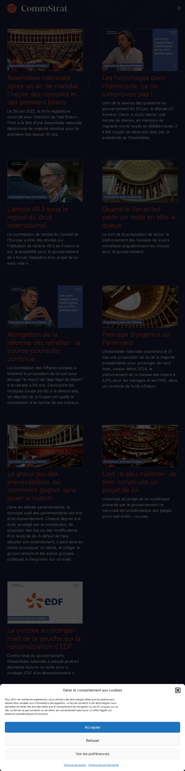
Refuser (92, 740)
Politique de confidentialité (103, 765)
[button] (177, 690)
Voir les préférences (92, 753)
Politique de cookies (75, 765)
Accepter (92, 727)
